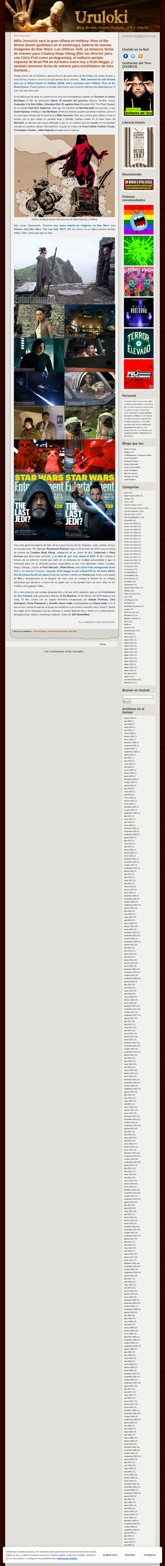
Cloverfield (128, 520)
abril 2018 (128, 994)
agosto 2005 (129, 1459)
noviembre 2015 (130, 1083)
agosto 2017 (129, 1018)
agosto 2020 (129, 908)
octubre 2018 (129, 975)
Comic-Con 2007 (130, 526)
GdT (126, 597)
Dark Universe (130, 578)
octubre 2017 (129, 1012)
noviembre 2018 (130, 972)
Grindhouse (128, 600)
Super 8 (127, 676)
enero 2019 (128, 966)
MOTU (126, 621)
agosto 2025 (129, 755)
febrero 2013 (129, 1184)
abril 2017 (128, 1030)
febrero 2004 (129, 1514)
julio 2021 (127, 874)
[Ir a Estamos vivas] (139, 295)
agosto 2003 (129, 1533)
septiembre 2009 (130, 1309)
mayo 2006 (128, 1432)
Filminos (127, 591)
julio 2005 (127, 1462)
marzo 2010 (128, 1291)
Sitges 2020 (128, 667)
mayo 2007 (128, 1395)
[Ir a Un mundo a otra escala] (139, 189)
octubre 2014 (129, 1122)
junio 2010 (128, 1282)
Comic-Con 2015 (130, 551)
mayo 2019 (128, 954)
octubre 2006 (129, 1416)
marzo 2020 (128, 923)
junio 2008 (128, 1355)
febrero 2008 (129, 1367)
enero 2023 (128, 825)
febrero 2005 (129, 1478)
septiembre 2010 (130, 1272)
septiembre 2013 (130, 1162)
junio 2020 (128, 914)
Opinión (127, 628)
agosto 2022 (129, 837)
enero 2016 (128, 1076)
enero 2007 (128, 1407)
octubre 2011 (129, 1233)
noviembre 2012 (130, 1193)
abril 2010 (128, 1288)
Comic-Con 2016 (130, 554)
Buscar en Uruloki (136, 690)
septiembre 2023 (130, 813)
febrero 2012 (129, 1220)
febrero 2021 (129, 890)
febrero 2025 (129, 773)
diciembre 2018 (130, 969)
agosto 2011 (129, 1239)
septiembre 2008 (130, 1346)
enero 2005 (128, 1481)
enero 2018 (128, 1003)
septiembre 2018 (130, 978)
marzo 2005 (128, 1475)
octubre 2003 (129, 1527)
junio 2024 (128, 789)
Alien (126, 493)
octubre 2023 (129, 810)
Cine (126, 502)
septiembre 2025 (130, 752)
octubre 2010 (129, 1269)
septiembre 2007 (130, 1383)
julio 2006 (127, 1426)
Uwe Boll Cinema (130, 680)
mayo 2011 (128, 1248)
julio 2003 (127, 1536)
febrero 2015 (129, 1110)
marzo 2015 (128, 1107)
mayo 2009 (128, 1321)
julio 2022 (127, 841)
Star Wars (73, 631)
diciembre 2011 (130, 1226)
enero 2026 (128, 739)
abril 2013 (128, 1178)
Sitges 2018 (128, 661)
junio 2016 (128, 1061)
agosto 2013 (129, 1165)
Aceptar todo (110, 1554)
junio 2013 (128, 1171)
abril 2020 (128, 920)
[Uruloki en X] (133, 58)
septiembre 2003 (130, 1530)
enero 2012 (128, 1223)
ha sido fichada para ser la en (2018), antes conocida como (64, 83)
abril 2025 (128, 767)
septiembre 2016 (130, 1052)
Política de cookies (67, 1558)
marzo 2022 (128, 850)
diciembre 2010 (130, 1263)
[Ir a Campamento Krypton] (139, 264)
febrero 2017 (129, 1037)
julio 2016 (127, 1058)
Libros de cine (129, 612)
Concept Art (128, 566)
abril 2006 (128, 1435)
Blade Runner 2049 (131, 496)
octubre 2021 (129, 865)
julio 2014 (127, 1132)
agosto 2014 (129, 1128)
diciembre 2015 (130, 1080)
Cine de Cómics (40, 631)
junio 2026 (128, 724)
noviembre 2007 (130, 1377)
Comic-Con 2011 (130, 539)
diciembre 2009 (130, 1300)
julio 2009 (127, 1315)
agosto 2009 (129, 1312)
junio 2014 (128, 1135)
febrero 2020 (129, 926)
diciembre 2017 (130, 1006)
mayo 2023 (128, 819)
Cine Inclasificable (131, 517)
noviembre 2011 (130, 1230)
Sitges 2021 (128, 670)
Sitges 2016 (128, 655)
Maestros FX (129, 615)
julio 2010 (127, 1279)
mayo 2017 (128, 1027)
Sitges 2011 (128, 640)
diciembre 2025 (130, 742)
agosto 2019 (129, 945)
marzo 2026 (128, 733)
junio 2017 (128, 1024)
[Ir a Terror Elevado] (139, 357)
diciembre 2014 (130, 1116)
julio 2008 (127, 1352)
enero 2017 (128, 1040)
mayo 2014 (128, 1138)
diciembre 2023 (130, 807)
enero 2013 (128, 1187)
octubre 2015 (129, 1086)
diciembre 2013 (130, 1153)
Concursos (128, 569)
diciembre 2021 (130, 859)
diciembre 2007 (130, 1374)
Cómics (127, 499)
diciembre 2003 (130, 1521)
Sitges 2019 (128, 664)
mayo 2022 (128, 844)
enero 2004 (128, 1518)
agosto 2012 (129, 1202)
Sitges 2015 (128, 652)
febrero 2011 (129, 1257)
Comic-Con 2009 (130, 533)
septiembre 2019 (130, 942)
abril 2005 (128, 1472)
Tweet (103, 644)
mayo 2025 (128, 764)
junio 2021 (128, 877)
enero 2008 (128, 1370)
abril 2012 (128, 1214)
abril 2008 (128, 1361)
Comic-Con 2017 (130, 557)
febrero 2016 (129, 1073)
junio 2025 (128, 761)
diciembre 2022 (130, 828)
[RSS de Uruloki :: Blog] (140, 58)
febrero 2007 (129, 1404)
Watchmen (128, 683)
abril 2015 (128, 1104)
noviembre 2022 (130, 831)
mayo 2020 (128, 917)
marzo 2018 (128, 997)
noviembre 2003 (130, 1524)
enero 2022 (128, 856)
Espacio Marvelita (131, 464)
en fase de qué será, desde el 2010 (74, 556)
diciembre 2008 (130, 1337)
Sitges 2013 (128, 646)
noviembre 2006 (130, 1413)
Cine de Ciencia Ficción (58, 631)
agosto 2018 (129, 982)
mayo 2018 (128, 991)
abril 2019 (128, 957)
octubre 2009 (129, 1306)
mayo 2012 (128, 1211)
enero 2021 (128, 893)
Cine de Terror (129, 514)
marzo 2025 (128, 770)
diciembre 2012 (130, 1190)
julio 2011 (127, 1242)
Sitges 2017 (128, 658)
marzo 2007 (128, 1401)
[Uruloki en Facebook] (125, 58)
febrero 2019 (129, 963)
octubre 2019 (129, 939)
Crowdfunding (129, 572)
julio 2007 (127, 1389)
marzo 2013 (128, 1181)
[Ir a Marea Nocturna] (139, 326)
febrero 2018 (129, 1000)
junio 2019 (128, 951)
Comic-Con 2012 (130, 542)
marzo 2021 (128, 887)
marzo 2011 (128, 1254)
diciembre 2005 (130, 1447)
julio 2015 (127, 1095)
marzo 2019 (128, 960)
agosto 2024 (129, 785)
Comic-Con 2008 (130, 530)
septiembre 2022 (130, 834)
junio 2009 (128, 1318)
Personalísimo (129, 631)
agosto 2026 (129, 718)
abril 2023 (128, 822)
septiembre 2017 (130, 1015)
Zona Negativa (130, 479)
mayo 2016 (128, 1064)
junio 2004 (128, 1502)
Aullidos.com (129, 452)
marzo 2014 (128, 1144)
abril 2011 (127, 1251)
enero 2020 (128, 929)
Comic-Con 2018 (130, 560)
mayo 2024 (128, 792)
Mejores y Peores (131, 618)
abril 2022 (128, 847)
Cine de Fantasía (130, 511)
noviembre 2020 (130, 899)
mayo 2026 (128, 727)
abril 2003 (128, 1545)
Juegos (127, 609)
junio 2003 (128, 1539)
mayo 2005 (128, 1468)
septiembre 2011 (130, 1236)
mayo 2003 (128, 1542)
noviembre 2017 (130, 1009)
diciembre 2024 (130, 779)
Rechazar (130, 1554)
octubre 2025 (129, 749)
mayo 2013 (128, 1174)
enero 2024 (128, 804)
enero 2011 (128, 1260)
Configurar (150, 1554)
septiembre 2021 (130, 868)
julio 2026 (127, 721)
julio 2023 (127, 816)
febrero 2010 (129, 1294)
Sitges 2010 (128, 637)
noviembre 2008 (130, 1340)
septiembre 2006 (130, 1419)
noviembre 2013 (130, 1156)
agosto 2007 (129, 1386)
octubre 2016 (129, 1049)
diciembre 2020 (130, 896)
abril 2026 (128, 730)
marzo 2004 (128, 1511)
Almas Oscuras (130, 449)
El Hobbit (127, 582)
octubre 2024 (129, 782)
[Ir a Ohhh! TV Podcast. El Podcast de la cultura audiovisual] (139, 233)
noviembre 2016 (130, 1046)
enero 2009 (128, 1334)
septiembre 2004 (130, 1493)
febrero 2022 (129, 853)
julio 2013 (127, 1168)
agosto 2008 (129, 1349)
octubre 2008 (129, 1343)
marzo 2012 (128, 1217)
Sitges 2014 (128, 649)
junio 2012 (128, 1208)
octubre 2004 (129, 1490)
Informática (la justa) (132, 606)
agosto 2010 (129, 1276)
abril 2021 (128, 883)
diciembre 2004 (130, 1484)
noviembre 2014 (130, 1119)
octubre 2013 (129, 1159)
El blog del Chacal (131, 461)
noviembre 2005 (130, 1450)
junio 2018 (128, 988)
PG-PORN (128, 634)
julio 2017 (127, 1021)
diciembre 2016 (130, 1043)
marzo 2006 (128, 1438)
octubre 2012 (129, 1196)
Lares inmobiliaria (131, 470)
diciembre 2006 (130, 1410)
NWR (126, 624)
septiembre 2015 (130, 1089)
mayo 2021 (128, 880)
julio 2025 (127, 758)
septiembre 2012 (130, 1199)
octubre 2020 (129, 902)
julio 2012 (127, 1205)
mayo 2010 (128, 1285)
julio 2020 (127, 911)
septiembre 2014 (130, 1125)
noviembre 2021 (130, 862)
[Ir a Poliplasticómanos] (139, 388)
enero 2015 (128, 1113)
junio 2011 (128, 1245)
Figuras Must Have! (132, 588)
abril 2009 (128, 1325)
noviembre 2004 (130, 1487)
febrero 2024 (129, 801)
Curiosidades (129, 575)
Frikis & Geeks (130, 594)
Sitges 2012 (128, 643)
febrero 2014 (129, 1147)
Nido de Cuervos (130, 473)
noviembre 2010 (130, 1266)
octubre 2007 (129, 1380)
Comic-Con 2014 (130, 548)
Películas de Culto (131, 476)
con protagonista (92, 567)
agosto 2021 (129, 871)
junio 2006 (128, 1429)
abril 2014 (128, 1141)
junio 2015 (128, 1098)
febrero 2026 (129, 736)
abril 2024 (128, 795)
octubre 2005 (129, 1453)
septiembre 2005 (130, 1456)
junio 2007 (128, 1392)
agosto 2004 (129, 1496)
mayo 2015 (128, 1101)
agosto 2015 (129, 1092)
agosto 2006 (129, 1423)
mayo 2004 (128, 1505)
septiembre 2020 (130, 905)
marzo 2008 (128, 1364)
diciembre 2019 (130, 932)
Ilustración (128, 603)
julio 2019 (127, 948)
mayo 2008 (128, 1358)
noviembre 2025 (130, 746)
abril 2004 (128, 1508)
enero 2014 (128, 1150)
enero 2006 (128, 1444)
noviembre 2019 (130, 935)
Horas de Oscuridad (132, 467)
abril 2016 (128, 1067)
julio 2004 (127, 1499)
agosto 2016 (129, 1055)
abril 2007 (128, 1398)
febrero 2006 (129, 1441)
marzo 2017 (128, 1034)
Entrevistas (128, 585)
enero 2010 (128, 1297)
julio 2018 (127, 985)
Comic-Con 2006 (130, 523)
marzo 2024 (128, 798)
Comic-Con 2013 (130, 545)
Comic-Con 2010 (130, 536)
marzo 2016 (128, 1070)
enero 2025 (128, 776)
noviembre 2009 (130, 1303)
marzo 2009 (128, 1328)
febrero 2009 (129, 1331)
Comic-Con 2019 (130, 563)
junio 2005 (128, 1465)
